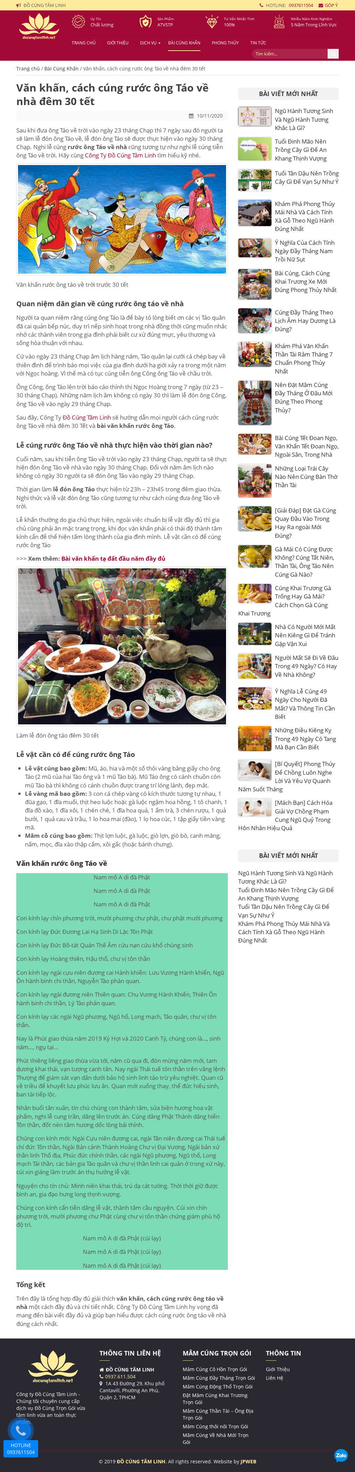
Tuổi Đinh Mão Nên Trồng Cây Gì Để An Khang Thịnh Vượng (301, 149)
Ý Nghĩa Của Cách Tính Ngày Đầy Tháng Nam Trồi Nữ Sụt (305, 251)
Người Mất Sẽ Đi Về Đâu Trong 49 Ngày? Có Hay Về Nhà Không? (306, 666)
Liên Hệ (274, 1378)
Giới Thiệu (118, 43)
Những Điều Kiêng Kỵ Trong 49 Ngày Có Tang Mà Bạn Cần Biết (305, 738)
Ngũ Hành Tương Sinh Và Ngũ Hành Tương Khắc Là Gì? (304, 119)
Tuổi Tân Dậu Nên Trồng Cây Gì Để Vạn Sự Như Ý (307, 177)
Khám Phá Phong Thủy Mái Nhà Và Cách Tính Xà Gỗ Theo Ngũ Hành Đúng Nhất (305, 216)
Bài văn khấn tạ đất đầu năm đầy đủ (113, 558)
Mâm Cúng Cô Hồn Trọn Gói (215, 1369)
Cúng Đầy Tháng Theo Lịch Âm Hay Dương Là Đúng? (305, 320)
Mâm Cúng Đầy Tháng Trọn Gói (219, 1378)
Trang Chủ (84, 43)
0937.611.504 (120, 1376)
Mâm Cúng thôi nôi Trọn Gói (215, 1426)
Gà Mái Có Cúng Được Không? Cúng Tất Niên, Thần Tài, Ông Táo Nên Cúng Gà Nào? (304, 561)
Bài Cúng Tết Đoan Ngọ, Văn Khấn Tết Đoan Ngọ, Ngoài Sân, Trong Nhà (307, 446)
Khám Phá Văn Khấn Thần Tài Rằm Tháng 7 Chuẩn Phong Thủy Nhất (304, 358)
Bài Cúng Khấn (184, 43)
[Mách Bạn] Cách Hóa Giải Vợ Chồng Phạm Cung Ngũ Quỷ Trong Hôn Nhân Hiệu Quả (285, 815)
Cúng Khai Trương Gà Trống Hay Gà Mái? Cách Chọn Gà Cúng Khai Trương (284, 600)
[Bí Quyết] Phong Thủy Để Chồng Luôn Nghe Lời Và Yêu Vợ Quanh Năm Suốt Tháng (286, 776)
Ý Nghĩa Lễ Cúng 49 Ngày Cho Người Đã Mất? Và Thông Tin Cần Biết (305, 704)
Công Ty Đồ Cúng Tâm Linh (120, 155)
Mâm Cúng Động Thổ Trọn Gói (218, 1386)
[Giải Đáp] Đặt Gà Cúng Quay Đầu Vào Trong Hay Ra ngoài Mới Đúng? (305, 523)
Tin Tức (258, 43)
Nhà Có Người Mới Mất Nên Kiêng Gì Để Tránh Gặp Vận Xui (305, 635)
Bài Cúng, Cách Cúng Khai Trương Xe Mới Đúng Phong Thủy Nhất (306, 281)
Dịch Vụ (148, 43)
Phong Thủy (225, 43)
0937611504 (301, 5)
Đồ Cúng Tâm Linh (87, 417)
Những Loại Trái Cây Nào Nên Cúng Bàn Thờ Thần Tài (306, 476)
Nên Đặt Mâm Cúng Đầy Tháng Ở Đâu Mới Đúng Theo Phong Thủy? (303, 397)
